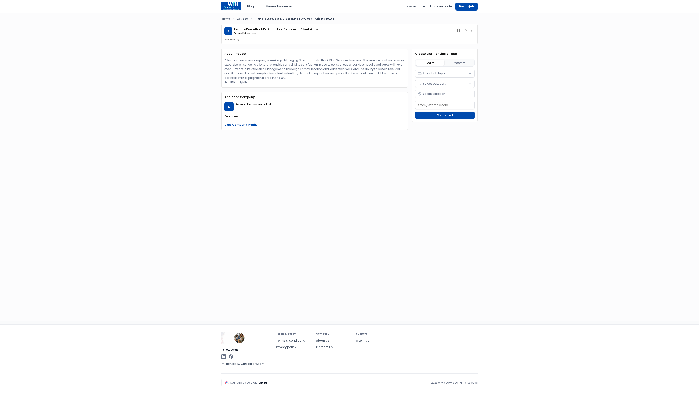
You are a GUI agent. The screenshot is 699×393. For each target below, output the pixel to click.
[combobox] (445, 73)
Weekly (459, 63)
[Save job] (458, 30)
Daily (430, 63)
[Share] (465, 30)
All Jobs (242, 19)
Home (226, 19)
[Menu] (472, 30)
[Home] (231, 6)
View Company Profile (241, 125)
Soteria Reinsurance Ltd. (247, 33)
